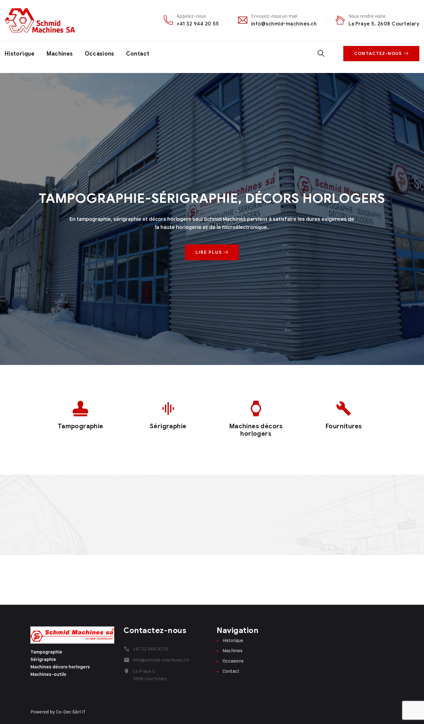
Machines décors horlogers (256, 430)
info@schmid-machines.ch (284, 24)
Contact (138, 53)
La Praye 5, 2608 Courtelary (384, 24)
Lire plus (209, 252)
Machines (60, 53)
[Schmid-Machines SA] (40, 20)
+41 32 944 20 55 (198, 24)
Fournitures (343, 426)
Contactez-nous (378, 53)
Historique (20, 53)
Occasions (99, 53)
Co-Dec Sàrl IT (71, 712)
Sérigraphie (168, 426)
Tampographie (80, 426)
